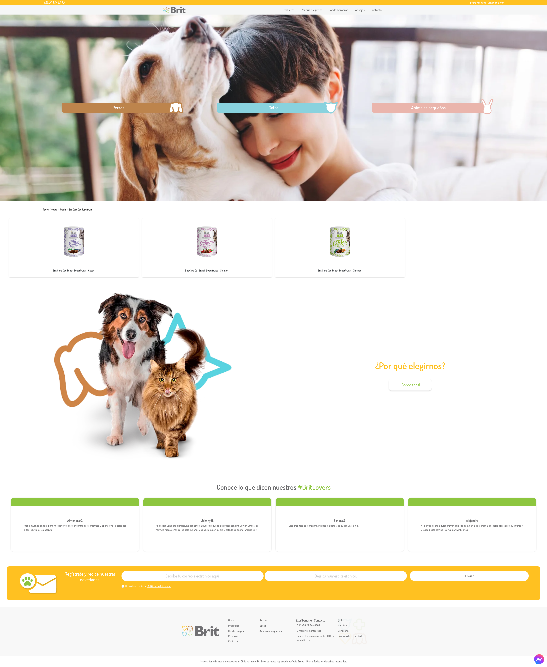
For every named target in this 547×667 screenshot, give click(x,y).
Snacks (63, 209)
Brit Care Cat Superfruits (80, 209)
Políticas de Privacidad (159, 586)
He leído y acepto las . (148, 586)
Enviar (469, 576)
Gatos (54, 209)
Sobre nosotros (478, 2)
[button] (288, 9)
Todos (46, 209)
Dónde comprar (496, 2)
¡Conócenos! (410, 384)
